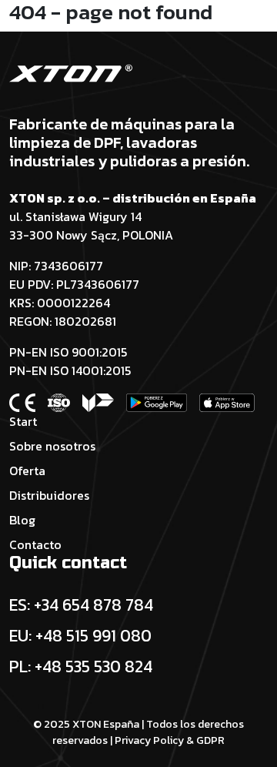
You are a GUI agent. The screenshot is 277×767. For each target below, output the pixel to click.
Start (23, 421)
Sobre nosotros (52, 446)
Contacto (35, 544)
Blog (22, 520)
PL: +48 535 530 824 (80, 666)
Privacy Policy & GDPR (170, 740)
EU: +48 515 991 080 (80, 635)
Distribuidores (49, 495)
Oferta (27, 470)
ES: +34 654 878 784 (81, 604)
